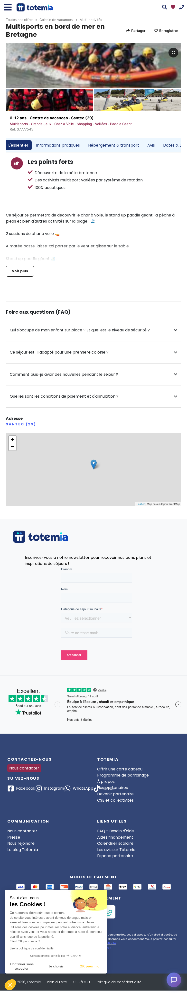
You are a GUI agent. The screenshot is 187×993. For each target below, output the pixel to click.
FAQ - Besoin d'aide (115, 831)
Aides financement (115, 837)
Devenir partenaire (115, 794)
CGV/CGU (81, 982)
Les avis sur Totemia (116, 849)
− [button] (12, 447)
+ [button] (12, 439)
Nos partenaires (112, 787)
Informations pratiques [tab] (58, 145)
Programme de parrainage (123, 775)
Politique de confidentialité (118, 982)
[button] (10, 985)
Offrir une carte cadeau (119, 769)
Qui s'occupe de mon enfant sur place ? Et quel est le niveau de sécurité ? (80, 330)
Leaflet (141, 504)
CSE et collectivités (115, 800)
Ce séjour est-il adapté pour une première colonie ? (59, 352)
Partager (138, 30)
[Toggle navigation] (8, 7)
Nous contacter (24, 768)
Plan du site (57, 982)
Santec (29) (82, 117)
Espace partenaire (115, 856)
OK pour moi (90, 966)
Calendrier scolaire (115, 843)
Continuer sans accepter (22, 966)
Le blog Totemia (22, 849)
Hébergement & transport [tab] (113, 145)
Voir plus (20, 271)
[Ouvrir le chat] (174, 980)
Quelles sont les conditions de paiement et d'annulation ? (64, 396)
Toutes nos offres (19, 20)
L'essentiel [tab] (18, 145)
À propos (106, 781)
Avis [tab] (151, 145)
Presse (13, 837)
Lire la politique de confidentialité (32, 948)
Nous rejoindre (21, 843)
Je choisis (56, 966)
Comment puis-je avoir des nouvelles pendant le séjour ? (64, 374)
